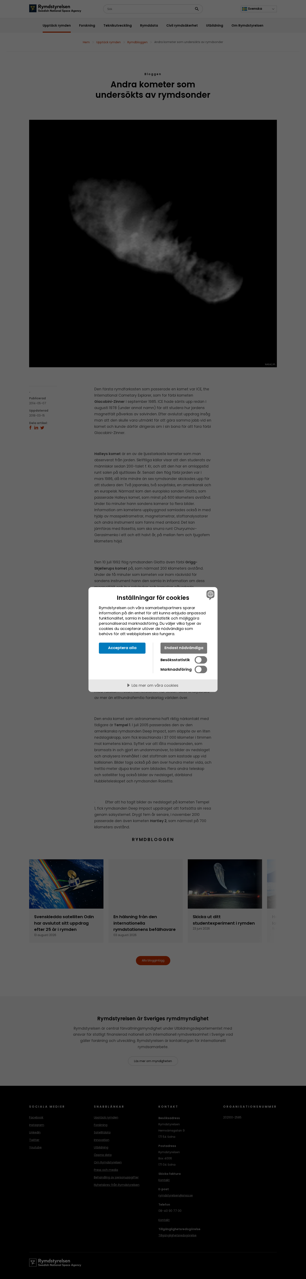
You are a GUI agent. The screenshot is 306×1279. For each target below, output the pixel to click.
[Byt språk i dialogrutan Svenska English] (210, 595)
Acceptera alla (122, 647)
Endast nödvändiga (183, 647)
